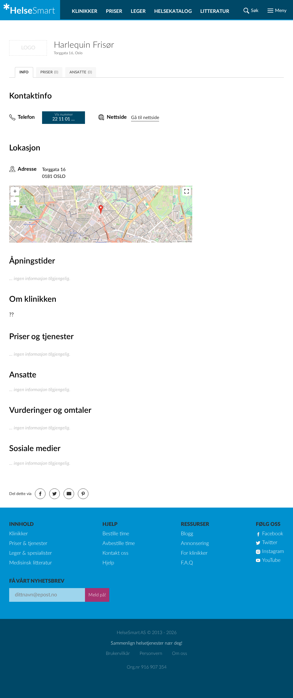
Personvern (151, 653)
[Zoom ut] (15, 201)
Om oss (179, 653)
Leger (138, 11)
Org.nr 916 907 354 (147, 667)
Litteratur (214, 11)
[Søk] (251, 10)
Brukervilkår (118, 653)
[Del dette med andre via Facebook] (40, 493)
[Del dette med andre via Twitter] (54, 493)
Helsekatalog (173, 11)
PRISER (49, 72)
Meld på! (97, 595)
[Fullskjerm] (186, 191)
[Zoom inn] (15, 191)
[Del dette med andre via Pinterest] (83, 493)
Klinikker (84, 11)
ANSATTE (81, 72)
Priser (114, 11)
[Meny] (277, 10)
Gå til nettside (145, 117)
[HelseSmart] (30, 9)
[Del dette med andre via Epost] (69, 493)
